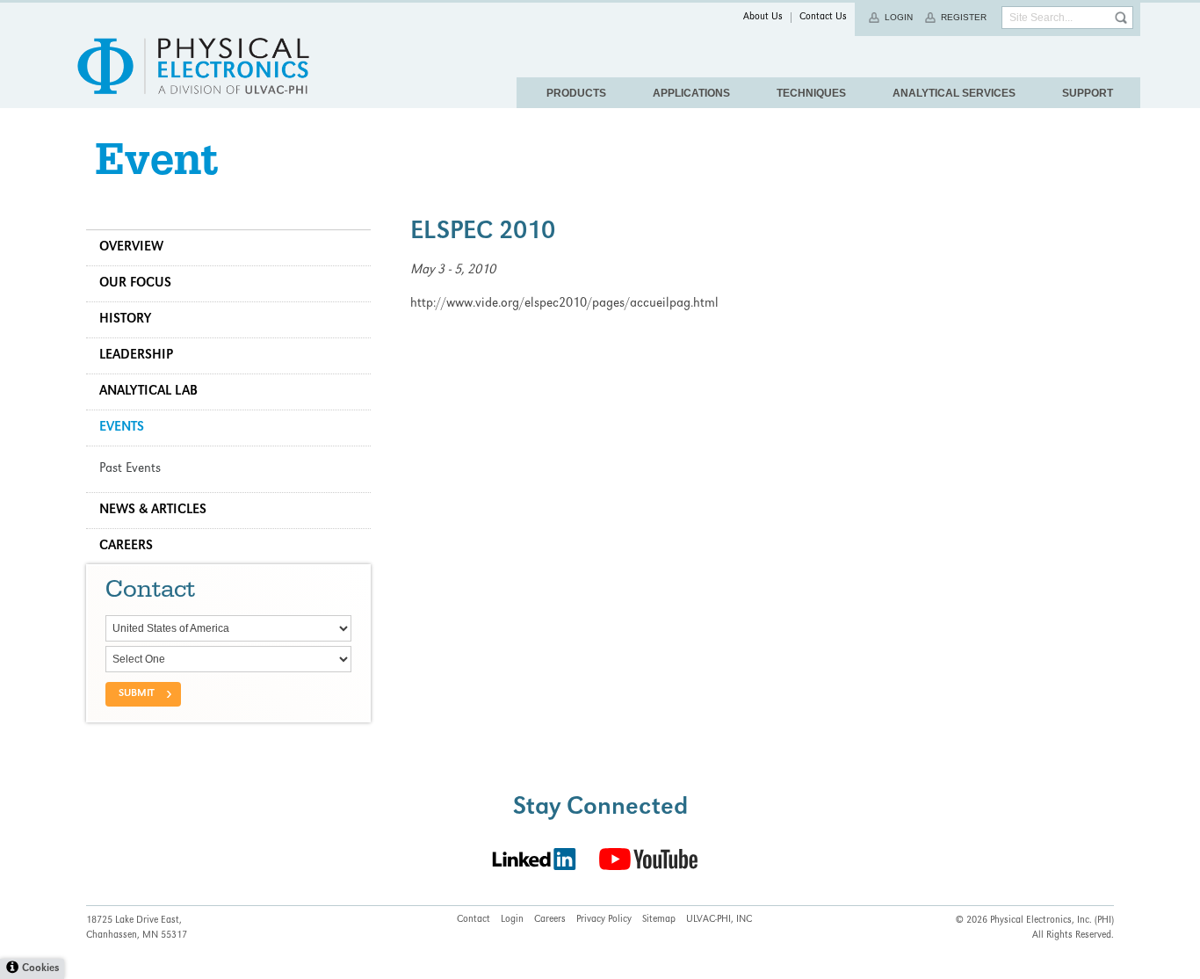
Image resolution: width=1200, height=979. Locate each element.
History (125, 320)
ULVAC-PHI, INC (719, 920)
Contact (473, 920)
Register (964, 17)
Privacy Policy (604, 920)
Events (121, 428)
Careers (126, 547)
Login (899, 17)
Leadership (136, 356)
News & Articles (152, 511)
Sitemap (659, 920)
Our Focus (135, 284)
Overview (131, 248)
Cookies (40, 969)
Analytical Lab (148, 392)
